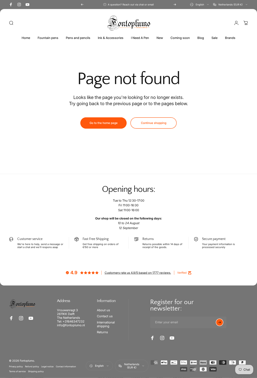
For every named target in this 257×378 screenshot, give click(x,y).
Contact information (66, 366)
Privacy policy (16, 366)
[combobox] (199, 4)
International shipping (106, 324)
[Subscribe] (219, 322)
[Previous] (82, 4)
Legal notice (47, 366)
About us (103, 310)
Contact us (105, 316)
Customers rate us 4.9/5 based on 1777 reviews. (138, 273)
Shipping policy (36, 371)
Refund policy (32, 366)
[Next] (175, 4)
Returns (102, 332)
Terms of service (17, 371)
